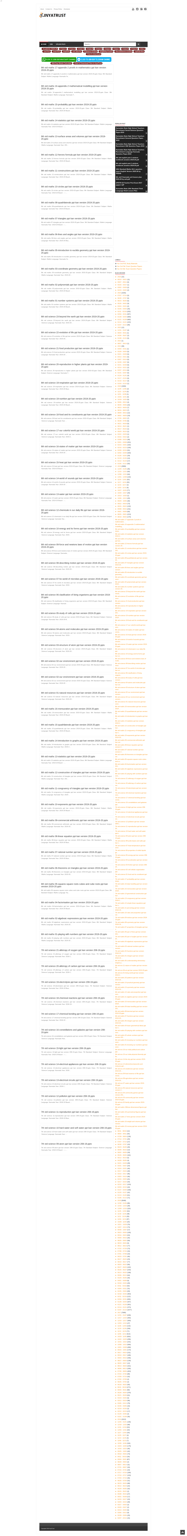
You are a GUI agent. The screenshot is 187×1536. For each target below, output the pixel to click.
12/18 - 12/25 (122, 1424)
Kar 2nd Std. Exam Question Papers (129, 266)
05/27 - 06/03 (122, 1267)
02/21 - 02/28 (122, 365)
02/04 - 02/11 (122, 314)
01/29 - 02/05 (122, 1414)
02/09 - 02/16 (122, 450)
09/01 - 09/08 (122, 511)
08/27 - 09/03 (122, 1360)
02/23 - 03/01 (122, 445)
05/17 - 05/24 (122, 429)
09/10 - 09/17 (122, 1355)
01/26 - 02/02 (122, 455)
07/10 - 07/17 (122, 1475)
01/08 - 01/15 (122, 338)
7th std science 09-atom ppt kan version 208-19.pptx (66, 1144)
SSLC (142, 49)
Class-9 (134, 49)
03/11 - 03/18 (122, 1286)
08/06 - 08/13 (122, 1368)
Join (51, 44)
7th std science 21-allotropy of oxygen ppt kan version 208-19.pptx (73, 950)
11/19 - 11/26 (122, 1328)
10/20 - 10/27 (122, 493)
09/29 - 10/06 (122, 501)
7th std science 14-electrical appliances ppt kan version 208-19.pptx (73, 1064)
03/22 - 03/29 (122, 434)
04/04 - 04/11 (122, 349)
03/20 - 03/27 (122, 1507)
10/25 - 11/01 (122, 397)
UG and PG (77, 51)
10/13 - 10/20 (122, 495)
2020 (119, 386)
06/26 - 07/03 (122, 1480)
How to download (94, 54)
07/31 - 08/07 (122, 1467)
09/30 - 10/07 (122, 1230)
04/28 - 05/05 (122, 1160)
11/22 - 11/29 (122, 391)
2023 (119, 327)
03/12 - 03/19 (122, 1400)
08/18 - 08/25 (122, 517)
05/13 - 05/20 (122, 1272)
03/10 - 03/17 (122, 1174)
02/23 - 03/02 (122, 290)
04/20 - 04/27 (122, 285)
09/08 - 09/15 (122, 509)
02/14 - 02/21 (122, 367)
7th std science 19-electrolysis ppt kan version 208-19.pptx (69, 982)
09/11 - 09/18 (122, 1456)
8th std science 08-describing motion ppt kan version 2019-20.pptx (73, 563)
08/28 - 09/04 (122, 1462)
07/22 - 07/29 (122, 1248)
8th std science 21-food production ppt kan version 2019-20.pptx (72, 348)
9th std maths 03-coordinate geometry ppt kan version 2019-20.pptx (74, 269)
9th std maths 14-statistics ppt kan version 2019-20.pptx (68, 120)
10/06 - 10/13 (122, 498)
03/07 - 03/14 (122, 359)
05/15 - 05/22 (122, 1491)
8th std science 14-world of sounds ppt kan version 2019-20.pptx (72, 478)
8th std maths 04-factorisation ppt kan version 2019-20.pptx (69, 902)
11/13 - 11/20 (122, 1438)
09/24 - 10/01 (122, 1350)
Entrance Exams (90, 51)
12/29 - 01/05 (122, 469)
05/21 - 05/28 (122, 1395)
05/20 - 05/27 (122, 1270)
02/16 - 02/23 (122, 447)
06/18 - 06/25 (122, 1384)
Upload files (60, 44)
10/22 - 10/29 (122, 1339)
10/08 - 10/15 (122, 1344)
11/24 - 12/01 (122, 479)
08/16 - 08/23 (122, 410)
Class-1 (63, 49)
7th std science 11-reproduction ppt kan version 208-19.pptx (70, 1112)
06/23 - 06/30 (122, 301)
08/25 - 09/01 (122, 514)
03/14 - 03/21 (122, 357)
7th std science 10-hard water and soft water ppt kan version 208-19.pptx (76, 1128)
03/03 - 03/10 (122, 1176)
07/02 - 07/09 (122, 1379)
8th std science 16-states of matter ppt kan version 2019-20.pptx (72, 446)
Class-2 (72, 49)
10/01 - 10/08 (122, 1347)
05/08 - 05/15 (122, 1494)
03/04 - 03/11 (122, 1288)
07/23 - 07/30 (122, 1374)
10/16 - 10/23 (122, 1448)
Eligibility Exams (106, 51)
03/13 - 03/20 (122, 1510)
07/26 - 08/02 (122, 418)
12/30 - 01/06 (122, 1203)
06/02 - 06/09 (122, 1152)
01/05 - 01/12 (122, 463)
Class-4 (90, 49)
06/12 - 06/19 (122, 1486)
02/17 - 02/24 (122, 1182)
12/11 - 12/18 (122, 1427)
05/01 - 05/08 (122, 1496)
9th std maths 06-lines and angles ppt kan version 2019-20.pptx (71, 234)
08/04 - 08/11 (122, 1134)
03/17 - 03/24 (122, 1171)
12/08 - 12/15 (122, 474)
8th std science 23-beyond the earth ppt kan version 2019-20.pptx (72, 316)
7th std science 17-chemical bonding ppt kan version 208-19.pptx (72, 1014)
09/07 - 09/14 (122, 282)
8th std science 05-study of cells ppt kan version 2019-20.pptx (71, 613)
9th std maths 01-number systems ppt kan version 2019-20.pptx (72, 300)
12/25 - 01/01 (122, 1422)
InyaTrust (51, 1528)
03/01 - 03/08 (122, 442)
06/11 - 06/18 (122, 1387)
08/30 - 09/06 (122, 405)
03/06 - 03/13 (122, 1512)
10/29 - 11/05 (122, 1336)
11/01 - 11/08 (122, 394)
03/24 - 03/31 (122, 306)
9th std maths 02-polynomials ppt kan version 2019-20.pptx (69, 284)
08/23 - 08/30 (122, 407)
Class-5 (99, 49)
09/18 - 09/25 (122, 1454)
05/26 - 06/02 (122, 303)
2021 (119, 346)
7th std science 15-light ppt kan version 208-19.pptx (66, 1048)
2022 (119, 341)
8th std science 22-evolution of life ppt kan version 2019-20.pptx (71, 332)
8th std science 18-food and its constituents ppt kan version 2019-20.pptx (76, 414)
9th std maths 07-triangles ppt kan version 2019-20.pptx (68, 218)
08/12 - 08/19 (122, 1246)
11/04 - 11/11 (122, 1219)
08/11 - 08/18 (122, 1131)
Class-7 (117, 49)
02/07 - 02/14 (122, 370)
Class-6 (108, 49)
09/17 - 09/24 (122, 1352)
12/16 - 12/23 (122, 1206)
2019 (119, 466)
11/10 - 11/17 (122, 485)
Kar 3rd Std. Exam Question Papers (129, 269)
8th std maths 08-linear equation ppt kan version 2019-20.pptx (71, 836)
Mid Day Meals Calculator (62, 63)
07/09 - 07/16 (122, 1376)
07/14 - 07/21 (122, 1139)
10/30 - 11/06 (122, 1443)
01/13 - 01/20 (122, 1195)
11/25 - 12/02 (122, 1211)
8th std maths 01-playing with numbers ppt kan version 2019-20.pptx (74, 934)
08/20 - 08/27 (122, 1363)
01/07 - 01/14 (122, 325)
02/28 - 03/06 (122, 1515)
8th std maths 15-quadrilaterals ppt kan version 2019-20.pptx (70, 725)
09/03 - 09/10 (122, 1358)
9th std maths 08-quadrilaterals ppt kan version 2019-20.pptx (70, 202)
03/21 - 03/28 (122, 354)
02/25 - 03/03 (122, 309)
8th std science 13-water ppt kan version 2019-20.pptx (67, 494)
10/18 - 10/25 (122, 399)
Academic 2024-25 (50, 49)
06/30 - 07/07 (122, 298)
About (42, 9)
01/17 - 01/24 (122, 378)
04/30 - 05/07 (122, 335)
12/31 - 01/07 (122, 330)
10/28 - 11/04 (122, 1222)
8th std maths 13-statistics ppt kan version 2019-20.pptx (68, 756)
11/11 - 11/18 (122, 1216)
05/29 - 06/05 (122, 1488)
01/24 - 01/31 (122, 375)
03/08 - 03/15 (122, 439)
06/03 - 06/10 (122, 1264)
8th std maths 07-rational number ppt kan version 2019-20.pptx (71, 852)
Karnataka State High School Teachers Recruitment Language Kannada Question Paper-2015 (130, 152)
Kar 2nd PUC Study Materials (127, 263)
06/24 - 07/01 (122, 1256)
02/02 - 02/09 (122, 453)
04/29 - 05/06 (122, 1278)
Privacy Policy (58, 9)
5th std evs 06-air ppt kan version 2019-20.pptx (131, 970)
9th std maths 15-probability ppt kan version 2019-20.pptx (69, 104)
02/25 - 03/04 (122, 1291)
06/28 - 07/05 (122, 421)
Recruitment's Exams (124, 51)
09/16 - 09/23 (122, 1235)
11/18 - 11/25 (122, 1214)
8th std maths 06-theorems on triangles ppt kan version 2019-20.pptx (74, 868)
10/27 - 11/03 (122, 490)
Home (44, 44)
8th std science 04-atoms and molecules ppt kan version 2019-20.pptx (75, 629)
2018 (119, 1200)
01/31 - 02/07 (122, 373)
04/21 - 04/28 (122, 1163)
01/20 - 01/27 (122, 1192)
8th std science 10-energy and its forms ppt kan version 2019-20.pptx (74, 528)
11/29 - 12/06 (122, 389)
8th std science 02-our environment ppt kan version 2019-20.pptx (72, 661)
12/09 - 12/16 (122, 1208)
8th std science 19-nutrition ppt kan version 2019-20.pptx (68, 399)
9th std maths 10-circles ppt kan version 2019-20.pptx (67, 186)
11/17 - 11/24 (122, 482)
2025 (119, 277)
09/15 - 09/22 (122, 506)
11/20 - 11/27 (122, 1435)
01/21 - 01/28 (122, 319)
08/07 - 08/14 (122, 343)
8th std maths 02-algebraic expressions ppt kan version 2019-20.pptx (74, 918)
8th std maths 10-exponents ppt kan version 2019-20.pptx (69, 804)
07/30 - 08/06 (122, 1371)
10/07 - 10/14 (122, 1227)
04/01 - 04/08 (122, 1280)
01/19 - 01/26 (122, 458)
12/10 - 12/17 (122, 1320)
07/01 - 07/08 (122, 1254)
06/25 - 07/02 (122, 1382)
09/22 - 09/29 (122, 503)
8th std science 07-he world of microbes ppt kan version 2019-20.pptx (74, 579)
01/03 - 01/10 (122, 383)
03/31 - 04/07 (122, 1166)
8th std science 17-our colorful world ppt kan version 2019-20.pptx (73, 430)
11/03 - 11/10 (122, 487)
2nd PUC (56, 51)
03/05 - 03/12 (122, 1403)
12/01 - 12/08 (122, 477)
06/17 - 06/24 (122, 1259)
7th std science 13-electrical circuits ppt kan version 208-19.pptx (72, 1080)
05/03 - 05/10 (122, 431)
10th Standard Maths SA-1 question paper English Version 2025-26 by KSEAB (129, 171)
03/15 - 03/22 (122, 437)
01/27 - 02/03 (122, 1190)
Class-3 (81, 49)
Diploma (66, 51)
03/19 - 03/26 (122, 1398)
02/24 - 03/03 (122, 1179)
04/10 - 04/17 (122, 1499)
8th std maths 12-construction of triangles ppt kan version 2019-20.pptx (75, 772)
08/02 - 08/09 (122, 415)
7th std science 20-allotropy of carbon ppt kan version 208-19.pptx (73, 966)
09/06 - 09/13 (122, 402)
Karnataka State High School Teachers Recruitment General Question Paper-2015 (130, 138)
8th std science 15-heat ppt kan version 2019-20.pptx (66, 462)
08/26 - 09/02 (122, 1240)
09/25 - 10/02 (122, 1451)
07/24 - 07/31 (122, 1470)
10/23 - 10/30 (122, 1446)
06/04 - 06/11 (122, 333)
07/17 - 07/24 (122, 1472)
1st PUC (47, 51)
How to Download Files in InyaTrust (88, 63)
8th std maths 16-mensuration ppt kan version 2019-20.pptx (70, 709)
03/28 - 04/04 (122, 351)
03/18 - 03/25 (122, 1283)
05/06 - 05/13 (122, 1275)
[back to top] (182, 1532)
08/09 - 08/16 (122, 413)
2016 (119, 1419)
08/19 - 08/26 (122, 1243)
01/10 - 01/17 (122, 381)
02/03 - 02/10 (122, 1187)
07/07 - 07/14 (122, 295)
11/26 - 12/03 (122, 1326)
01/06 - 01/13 (122, 1198)
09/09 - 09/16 (122, 1238)
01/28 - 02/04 (122, 317)
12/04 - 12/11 (122, 1430)
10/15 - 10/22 (122, 1342)
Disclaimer (67, 9)
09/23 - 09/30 (122, 1232)
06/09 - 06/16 (122, 1150)
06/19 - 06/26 (122, 1483)
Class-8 (125, 49)
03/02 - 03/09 (122, 287)
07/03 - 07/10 (122, 1478)
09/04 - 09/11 (122, 1459)
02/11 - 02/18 (122, 311)
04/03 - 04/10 (122, 1502)
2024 (119, 293)
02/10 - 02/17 (122, 1184)
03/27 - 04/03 (122, 1505)
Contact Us (49, 9)
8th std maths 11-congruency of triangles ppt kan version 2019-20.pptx (75, 788)
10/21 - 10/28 (122, 1224)
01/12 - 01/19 (122, 461)
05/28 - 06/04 (122, 1392)
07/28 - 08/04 (122, 1136)
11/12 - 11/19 (122, 1331)
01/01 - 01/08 (122, 1416)
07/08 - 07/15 (122, 1251)
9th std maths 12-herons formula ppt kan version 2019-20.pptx (71, 155)
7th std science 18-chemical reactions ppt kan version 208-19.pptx (73, 998)
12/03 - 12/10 (122, 1323)
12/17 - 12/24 (122, 1318)
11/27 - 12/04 (122, 1432)
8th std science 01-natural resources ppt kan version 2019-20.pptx (73, 693)
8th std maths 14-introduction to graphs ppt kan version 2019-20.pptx (74, 740)
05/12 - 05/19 (122, 1158)
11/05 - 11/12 (122, 1334)
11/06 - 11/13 (122, 1440)
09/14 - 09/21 (122, 279)
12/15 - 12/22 (122, 471)
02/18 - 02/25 (122, 1294)
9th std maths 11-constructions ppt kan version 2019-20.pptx (70, 170)
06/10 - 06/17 (122, 1262)
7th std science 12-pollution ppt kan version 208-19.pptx (68, 1096)
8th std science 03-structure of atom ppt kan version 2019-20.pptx (73, 645)
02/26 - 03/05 (122, 1406)
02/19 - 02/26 (122, 1408)
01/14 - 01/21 (122, 322)
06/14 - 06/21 (122, 426)
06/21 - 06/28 (122, 423)
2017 (119, 1312)
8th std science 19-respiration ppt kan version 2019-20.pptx (69, 383)
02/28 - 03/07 (122, 362)
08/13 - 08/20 (122, 1366)
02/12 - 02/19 (122, 1411)
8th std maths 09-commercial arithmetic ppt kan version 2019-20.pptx (74, 820)
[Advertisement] (108, 26)
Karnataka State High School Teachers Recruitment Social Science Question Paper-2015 (130, 130)
